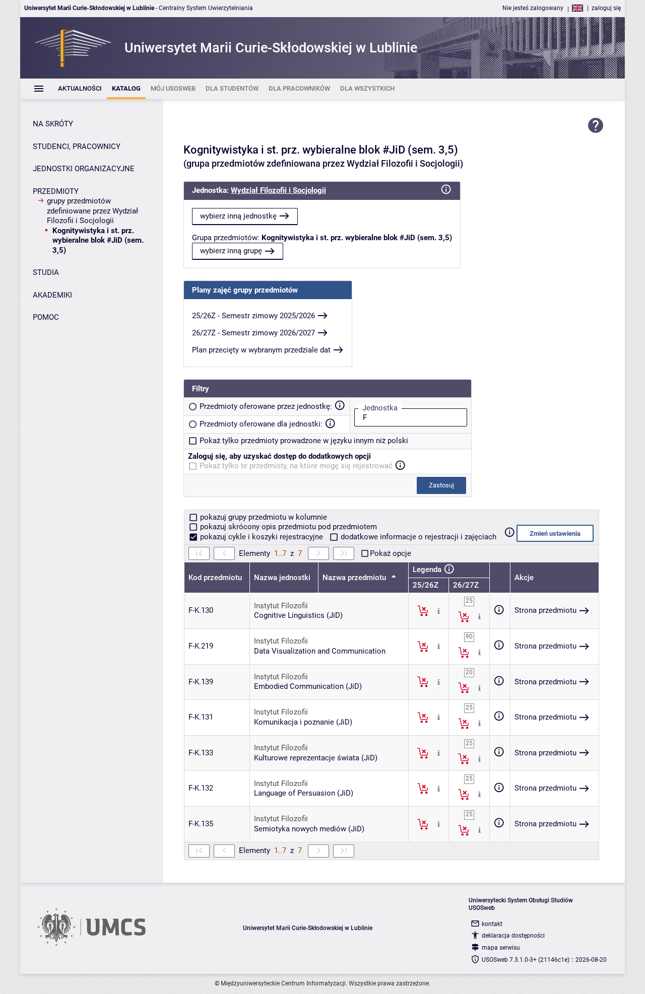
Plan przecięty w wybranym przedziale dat (261, 349)
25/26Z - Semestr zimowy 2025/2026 (253, 315)
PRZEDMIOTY (56, 191)
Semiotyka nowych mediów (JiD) (309, 828)
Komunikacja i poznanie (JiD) (303, 722)
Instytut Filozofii (281, 605)
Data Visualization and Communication (319, 651)
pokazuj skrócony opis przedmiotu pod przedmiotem (287, 526)
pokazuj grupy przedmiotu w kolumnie (262, 517)
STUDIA (46, 272)
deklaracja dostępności (513, 935)
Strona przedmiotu (545, 610)
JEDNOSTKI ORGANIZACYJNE (84, 168)
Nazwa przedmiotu (355, 577)
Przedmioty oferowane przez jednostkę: (266, 406)
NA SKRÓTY (53, 123)
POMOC (46, 317)
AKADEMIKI (52, 295)
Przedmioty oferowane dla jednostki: (261, 424)
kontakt (492, 924)
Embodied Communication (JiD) (308, 686)
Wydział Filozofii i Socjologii (278, 190)
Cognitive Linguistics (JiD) (298, 615)
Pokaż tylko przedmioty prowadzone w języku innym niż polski (304, 440)
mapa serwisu (501, 947)
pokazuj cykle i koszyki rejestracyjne (261, 536)
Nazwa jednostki (282, 577)
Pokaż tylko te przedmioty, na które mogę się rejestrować (296, 465)
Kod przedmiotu (215, 577)
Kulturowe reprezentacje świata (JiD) (315, 757)
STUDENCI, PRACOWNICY (76, 146)
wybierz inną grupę (231, 250)
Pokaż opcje (390, 553)
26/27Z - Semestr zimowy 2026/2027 (253, 332)
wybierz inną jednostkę (238, 216)
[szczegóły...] (438, 610)
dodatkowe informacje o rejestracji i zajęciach (417, 536)
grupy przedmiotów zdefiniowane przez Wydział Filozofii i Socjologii (92, 210)
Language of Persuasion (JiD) (303, 793)
